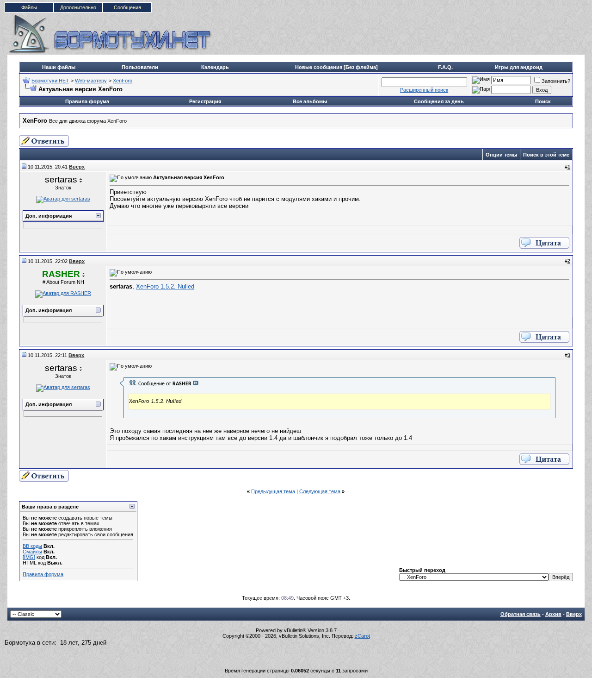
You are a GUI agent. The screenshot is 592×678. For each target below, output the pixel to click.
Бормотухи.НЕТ (50, 80)
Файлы (29, 7)
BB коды (32, 546)
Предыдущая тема (273, 491)
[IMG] (29, 557)
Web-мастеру (91, 80)
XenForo (122, 80)
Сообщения (127, 7)
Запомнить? (556, 81)
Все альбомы (310, 101)
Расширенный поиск (424, 90)
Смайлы (32, 551)
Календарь (215, 67)
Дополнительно (78, 7)
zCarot (362, 636)
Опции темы (501, 154)
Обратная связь (520, 614)
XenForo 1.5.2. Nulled (165, 286)
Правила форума (87, 101)
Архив (553, 614)
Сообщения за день (439, 101)
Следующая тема (319, 491)
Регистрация (205, 101)
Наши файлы (58, 67)
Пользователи (140, 67)
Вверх (574, 614)
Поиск (543, 101)
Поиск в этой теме (546, 154)
